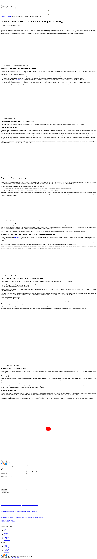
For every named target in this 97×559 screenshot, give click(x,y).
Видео (5, 534)
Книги (5, 538)
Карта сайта (7, 540)
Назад (2, 17)
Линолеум (6, 549)
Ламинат (6, 550)
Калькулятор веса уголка (7, 520)
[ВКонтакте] (1, 464)
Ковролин (6, 552)
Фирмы (6, 529)
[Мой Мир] (6, 464)
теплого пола (18, 79)
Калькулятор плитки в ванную (8, 521)
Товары (6, 531)
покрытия (16, 237)
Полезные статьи (8, 536)
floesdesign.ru (15, 557)
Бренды (6, 533)
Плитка (6, 546)
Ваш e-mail (3, 473)
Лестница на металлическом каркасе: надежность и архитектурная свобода (20, 505)
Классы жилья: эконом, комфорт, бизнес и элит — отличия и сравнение (19, 498)
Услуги (5, 530)
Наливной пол (7, 547)
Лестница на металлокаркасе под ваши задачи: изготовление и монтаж (19, 511)
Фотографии (7, 537)
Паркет (5, 545)
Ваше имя (3, 471)
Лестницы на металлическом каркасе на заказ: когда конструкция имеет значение (22, 517)
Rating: (2, 476)
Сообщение (4, 489)
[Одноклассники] (4, 464)
